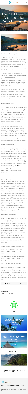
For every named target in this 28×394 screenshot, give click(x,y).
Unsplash (15, 53)
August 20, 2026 (15, 374)
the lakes (14, 293)
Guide (22, 385)
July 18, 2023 (12, 324)
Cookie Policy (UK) (17, 387)
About (2, 385)
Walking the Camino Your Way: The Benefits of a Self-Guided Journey (14, 371)
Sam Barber (8, 53)
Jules (14, 311)
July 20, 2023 (12, 341)
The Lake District (6, 293)
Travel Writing (7, 387)
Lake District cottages (10, 77)
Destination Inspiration (14, 10)
